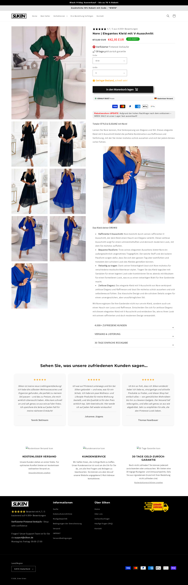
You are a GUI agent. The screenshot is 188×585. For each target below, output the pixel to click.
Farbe (95, 55)
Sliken (19, 579)
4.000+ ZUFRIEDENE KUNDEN (134, 326)
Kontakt (98, 528)
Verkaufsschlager (102, 518)
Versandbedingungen (62, 538)
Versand (56, 528)
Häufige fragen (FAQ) (104, 523)
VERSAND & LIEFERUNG (134, 335)
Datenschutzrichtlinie (62, 514)
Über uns (99, 514)
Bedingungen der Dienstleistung (67, 523)
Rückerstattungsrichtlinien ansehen (148, 482)
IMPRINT (56, 533)
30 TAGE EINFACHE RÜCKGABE (134, 344)
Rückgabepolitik (60, 518)
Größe (95, 67)
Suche (55, 509)
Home (97, 509)
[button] (60, 16)
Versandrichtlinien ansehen (39, 473)
